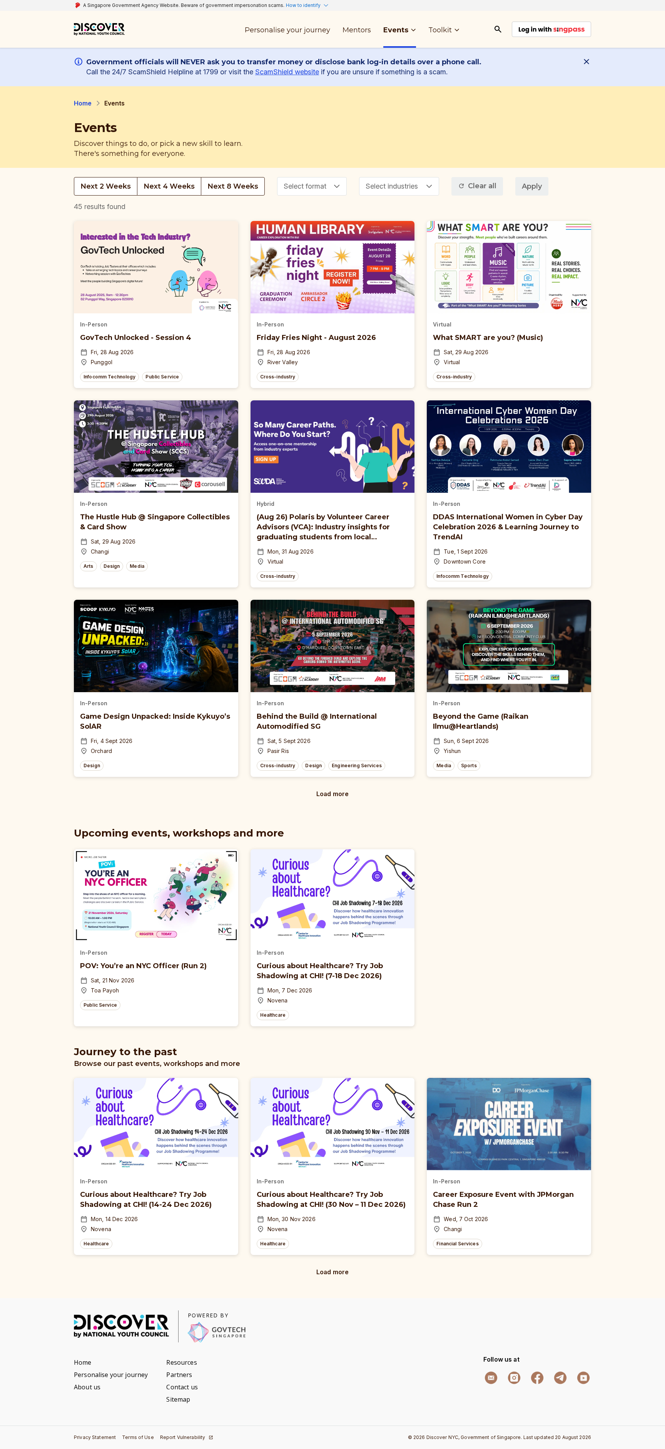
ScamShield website (287, 72)
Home (83, 103)
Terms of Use (138, 1437)
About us (87, 1387)
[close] (588, 61)
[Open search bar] (498, 29)
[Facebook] (537, 1377)
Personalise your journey (111, 1374)
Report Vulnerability (183, 1437)
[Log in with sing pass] (551, 29)
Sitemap (178, 1399)
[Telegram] (560, 1377)
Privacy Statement (95, 1437)
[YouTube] (583, 1377)
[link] (99, 29)
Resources (181, 1362)
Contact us (181, 1387)
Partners (179, 1374)
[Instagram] (514, 1377)
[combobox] (311, 186)
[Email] (491, 1377)
